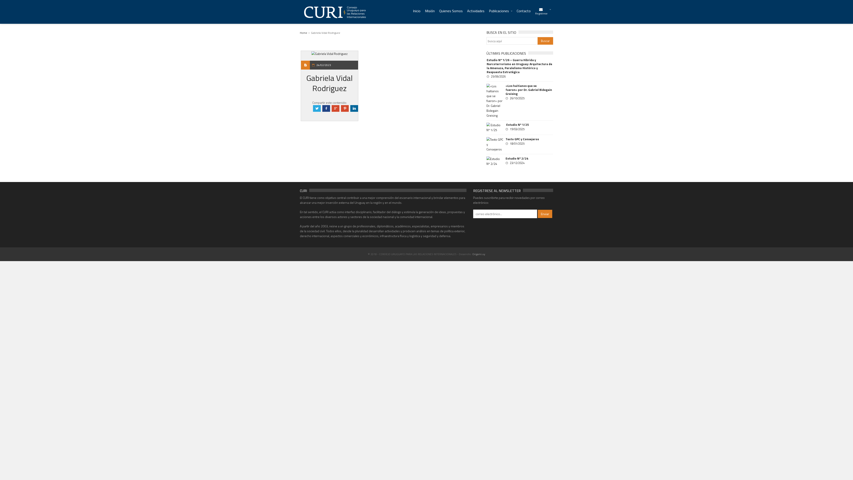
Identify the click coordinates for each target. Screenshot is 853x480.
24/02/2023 (323, 65)
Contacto (524, 11)
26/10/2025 (517, 98)
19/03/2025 (517, 129)
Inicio (417, 11)
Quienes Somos (451, 11)
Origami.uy (478, 254)
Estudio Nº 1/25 (517, 125)
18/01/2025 (517, 143)
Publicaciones (499, 11)
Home (303, 33)
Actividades (475, 11)
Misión (430, 11)
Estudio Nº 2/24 (517, 158)
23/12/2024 (517, 163)
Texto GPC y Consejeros (522, 139)
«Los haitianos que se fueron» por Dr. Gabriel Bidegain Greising (529, 90)
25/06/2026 (498, 76)
